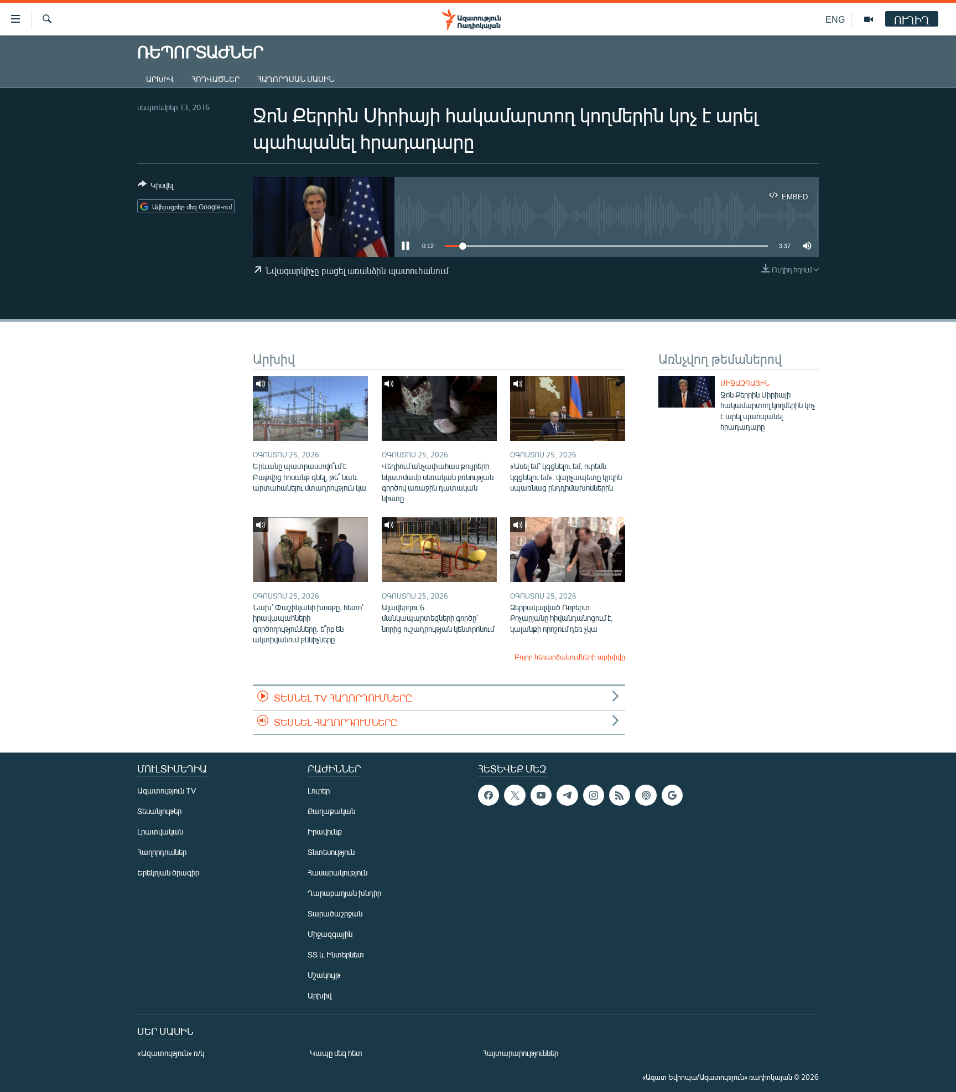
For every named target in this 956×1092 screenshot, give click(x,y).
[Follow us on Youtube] (541, 795)
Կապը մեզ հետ (336, 1053)
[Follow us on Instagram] (593, 795)
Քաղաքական (331, 811)
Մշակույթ (324, 975)
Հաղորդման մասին (295, 79)
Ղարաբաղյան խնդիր (344, 893)
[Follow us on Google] (672, 795)
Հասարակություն (337, 872)
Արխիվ (160, 79)
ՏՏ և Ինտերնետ (336, 954)
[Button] (155, 187)
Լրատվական (160, 831)
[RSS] (619, 795)
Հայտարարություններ (520, 1053)
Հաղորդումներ (161, 852)
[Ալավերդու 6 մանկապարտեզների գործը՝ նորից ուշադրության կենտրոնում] (439, 549)
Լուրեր (319, 790)
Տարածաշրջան (335, 913)
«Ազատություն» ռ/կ (170, 1053)
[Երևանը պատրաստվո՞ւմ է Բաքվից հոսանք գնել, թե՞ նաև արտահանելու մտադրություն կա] (310, 408)
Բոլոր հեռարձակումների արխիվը (570, 656)
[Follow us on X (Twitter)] (514, 795)
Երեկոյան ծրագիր (168, 872)
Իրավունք (325, 831)
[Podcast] (645, 795)
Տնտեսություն (331, 852)
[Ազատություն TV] (868, 19)
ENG (835, 19)
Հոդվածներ (215, 79)
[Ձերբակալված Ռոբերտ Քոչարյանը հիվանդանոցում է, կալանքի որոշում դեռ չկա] (567, 549)
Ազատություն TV (166, 790)
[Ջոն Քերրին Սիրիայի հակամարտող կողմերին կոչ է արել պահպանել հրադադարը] (686, 392)
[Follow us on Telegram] (567, 795)
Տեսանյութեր (159, 811)
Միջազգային (745, 383)
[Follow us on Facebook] (488, 795)
